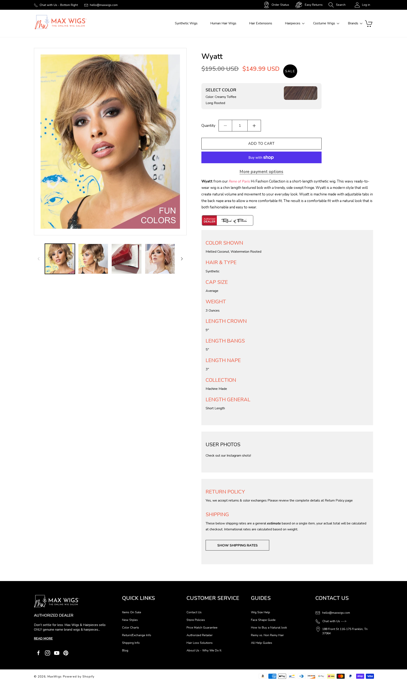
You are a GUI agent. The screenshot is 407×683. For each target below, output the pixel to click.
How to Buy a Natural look (269, 628)
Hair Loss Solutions (200, 643)
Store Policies (196, 620)
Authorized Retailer (200, 635)
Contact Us (194, 612)
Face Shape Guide (263, 620)
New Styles (130, 620)
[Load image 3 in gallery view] (126, 259)
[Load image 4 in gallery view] (160, 259)
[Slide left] (38, 258)
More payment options (261, 171)
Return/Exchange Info (136, 635)
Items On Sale (131, 612)
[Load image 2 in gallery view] (93, 259)
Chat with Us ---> (334, 621)
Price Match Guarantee (202, 628)
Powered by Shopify (78, 677)
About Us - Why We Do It (204, 650)
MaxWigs (54, 677)
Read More (43, 638)
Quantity (208, 125)
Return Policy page (339, 500)
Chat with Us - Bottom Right (59, 5)
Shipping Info (131, 643)
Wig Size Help (260, 612)
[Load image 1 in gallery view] (60, 259)
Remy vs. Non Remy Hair (267, 635)
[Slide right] (182, 258)
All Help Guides (261, 643)
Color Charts (130, 628)
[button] (337, 5)
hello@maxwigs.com (104, 5)
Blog (125, 650)
